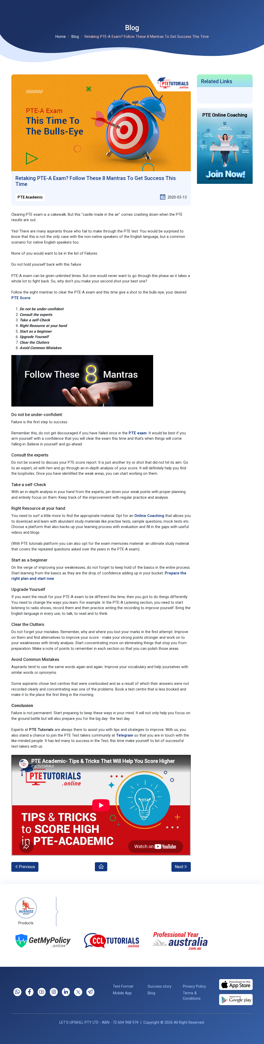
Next (179, 866)
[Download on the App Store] (236, 984)
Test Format (123, 986)
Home (60, 36)
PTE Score (20, 298)
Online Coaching (149, 516)
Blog (75, 36)
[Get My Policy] (43, 941)
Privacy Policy (194, 986)
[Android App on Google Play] (236, 999)
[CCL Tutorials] (111, 940)
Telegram (124, 735)
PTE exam (138, 433)
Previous (27, 866)
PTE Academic (30, 197)
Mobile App (122, 993)
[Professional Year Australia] (180, 941)
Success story (159, 986)
